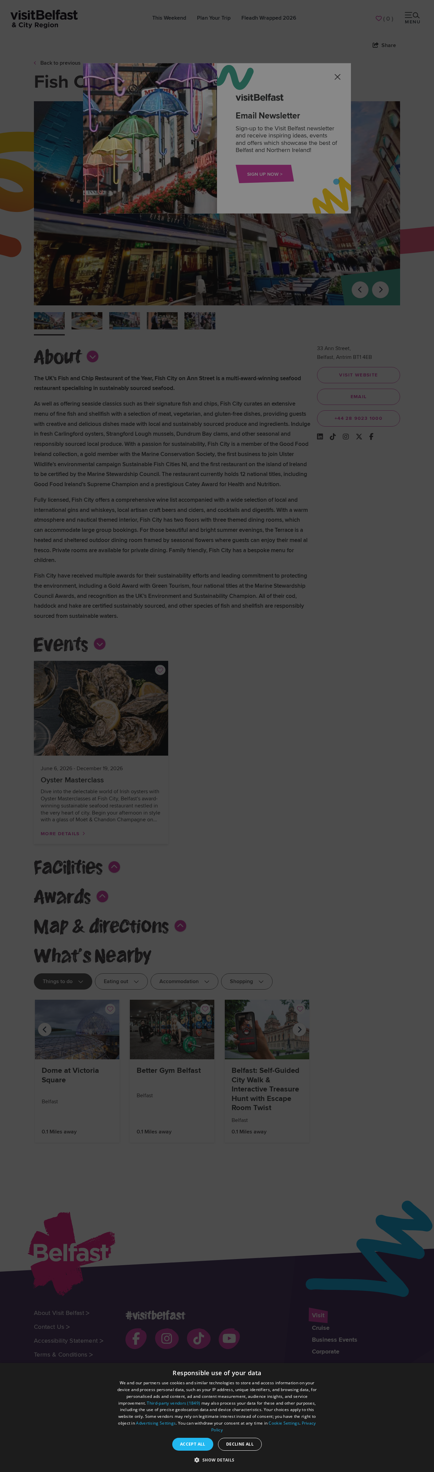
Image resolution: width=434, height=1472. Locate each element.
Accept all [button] (192, 1444)
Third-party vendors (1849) (173, 1403)
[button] (216, 1460)
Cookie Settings (284, 1423)
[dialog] (217, 1417)
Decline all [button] (240, 1444)
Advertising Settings (156, 1423)
